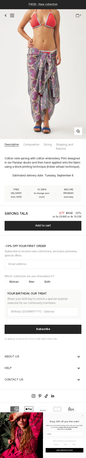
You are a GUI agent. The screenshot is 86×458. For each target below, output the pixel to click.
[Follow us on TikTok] (46, 396)
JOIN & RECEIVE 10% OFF (64, 450)
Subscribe (43, 329)
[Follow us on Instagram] (33, 396)
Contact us (14, 379)
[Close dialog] (82, 416)
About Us (12, 356)
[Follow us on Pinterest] (40, 396)
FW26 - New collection (43, 4)
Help (8, 368)
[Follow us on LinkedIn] (52, 396)
